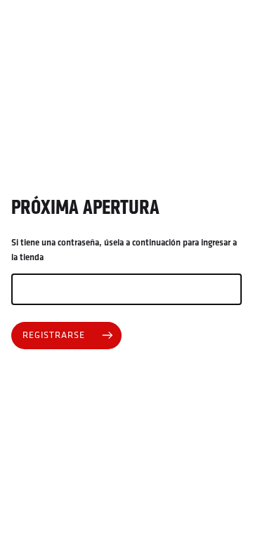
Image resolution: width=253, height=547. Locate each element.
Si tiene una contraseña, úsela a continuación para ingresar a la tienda (124, 250)
